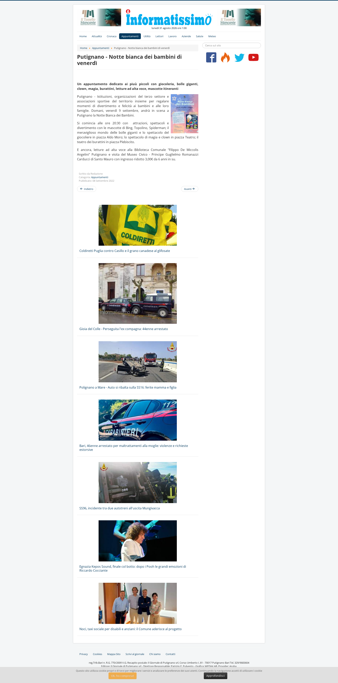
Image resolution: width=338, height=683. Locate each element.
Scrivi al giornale (135, 654)
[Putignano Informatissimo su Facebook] (210, 59)
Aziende (186, 36)
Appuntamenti (129, 36)
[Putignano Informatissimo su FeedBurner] (224, 59)
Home (83, 36)
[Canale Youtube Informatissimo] (252, 59)
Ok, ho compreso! (122, 676)
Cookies (97, 654)
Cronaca (111, 36)
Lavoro (172, 36)
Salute (199, 36)
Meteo (212, 36)
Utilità (147, 36)
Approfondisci (215, 676)
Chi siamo (155, 654)
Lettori (159, 36)
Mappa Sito (113, 654)
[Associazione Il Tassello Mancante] (99, 17)
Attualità (97, 36)
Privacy (83, 654)
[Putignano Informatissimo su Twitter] (238, 59)
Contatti (170, 654)
